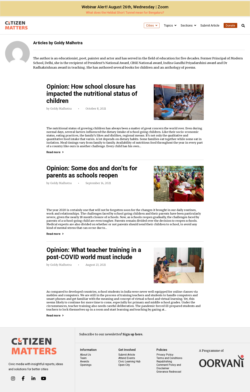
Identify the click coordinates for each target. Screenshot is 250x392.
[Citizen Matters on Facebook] (23, 378)
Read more (53, 152)
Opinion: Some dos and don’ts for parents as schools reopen (91, 172)
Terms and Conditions (169, 358)
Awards (84, 361)
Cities (150, 25)
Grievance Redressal (168, 371)
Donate (230, 25)
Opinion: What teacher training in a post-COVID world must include (93, 253)
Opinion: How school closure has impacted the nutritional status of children (91, 93)
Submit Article (209, 25)
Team (83, 358)
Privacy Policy (164, 354)
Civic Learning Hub (129, 361)
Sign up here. (133, 334)
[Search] (243, 26)
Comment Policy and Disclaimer (168, 366)
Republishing (164, 361)
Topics (169, 25)
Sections (187, 25)
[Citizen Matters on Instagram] (13, 378)
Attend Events (126, 358)
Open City (124, 364)
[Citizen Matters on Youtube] (43, 378)
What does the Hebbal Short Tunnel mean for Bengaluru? (125, 12)
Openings (85, 364)
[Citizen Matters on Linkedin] (33, 378)
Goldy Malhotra (61, 108)
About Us (85, 354)
